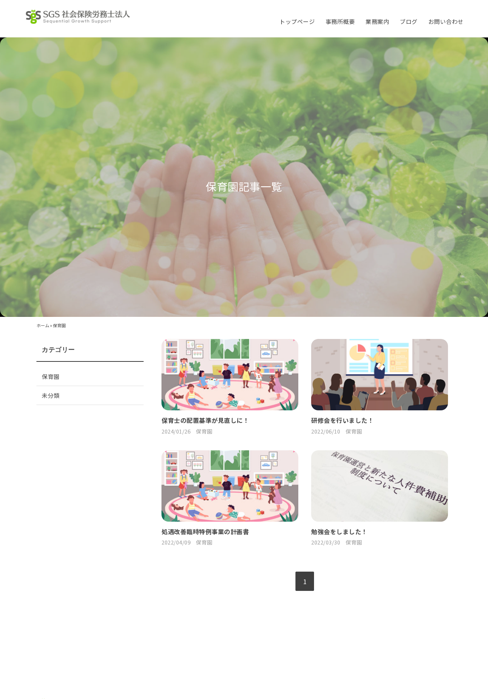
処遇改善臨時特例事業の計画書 (205, 531)
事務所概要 (340, 21)
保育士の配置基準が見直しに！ (205, 420)
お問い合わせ (446, 21)
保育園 (204, 431)
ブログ (408, 21)
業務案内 (377, 21)
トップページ (297, 21)
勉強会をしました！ (339, 531)
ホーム (42, 325)
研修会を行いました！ (342, 420)
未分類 (50, 395)
